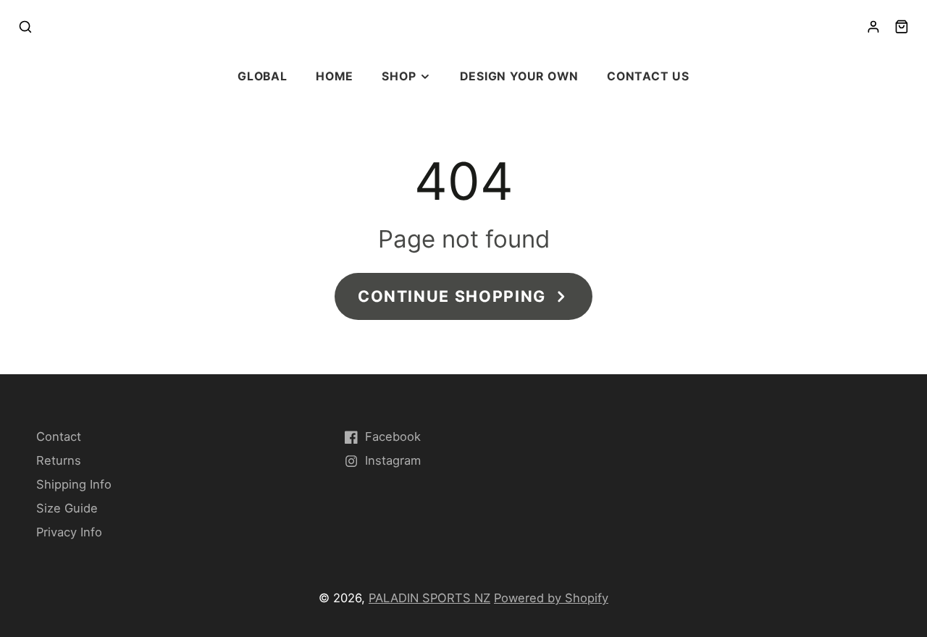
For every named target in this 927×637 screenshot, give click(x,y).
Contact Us (648, 76)
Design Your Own (519, 76)
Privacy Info (69, 532)
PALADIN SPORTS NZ (429, 598)
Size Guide (67, 508)
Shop (399, 76)
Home (334, 76)
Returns (58, 460)
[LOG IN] (873, 27)
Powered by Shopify (551, 598)
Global (263, 76)
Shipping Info (74, 484)
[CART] (901, 27)
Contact (58, 436)
